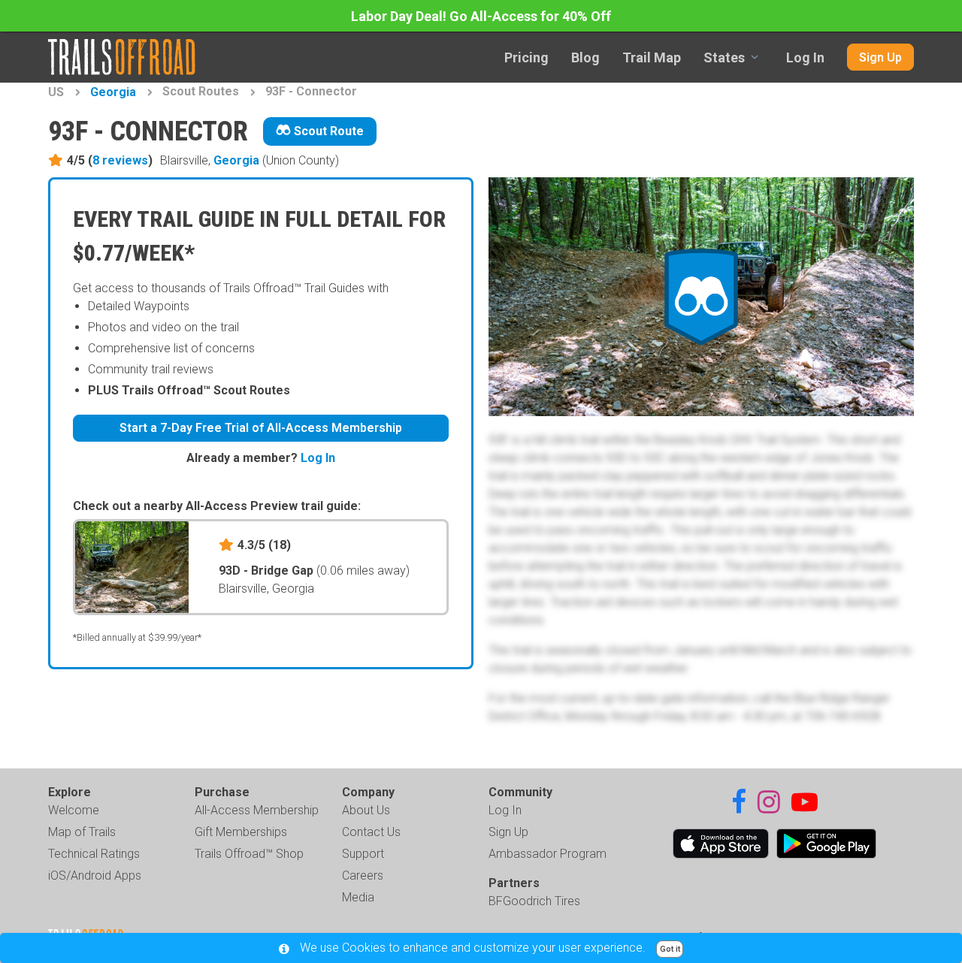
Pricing (526, 57)
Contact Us (371, 832)
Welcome (73, 810)
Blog (585, 57)
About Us (366, 810)
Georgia (113, 92)
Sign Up (880, 57)
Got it (670, 949)
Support (363, 854)
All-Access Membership (257, 810)
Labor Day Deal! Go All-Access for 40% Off (481, 16)
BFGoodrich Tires (534, 901)
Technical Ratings (94, 854)
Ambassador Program (548, 854)
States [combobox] (724, 57)
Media (358, 897)
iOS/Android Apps (94, 875)
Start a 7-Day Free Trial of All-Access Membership (260, 428)
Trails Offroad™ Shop (249, 854)
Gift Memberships (241, 832)
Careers (362, 875)
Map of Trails (82, 832)
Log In (805, 57)
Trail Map (651, 57)
